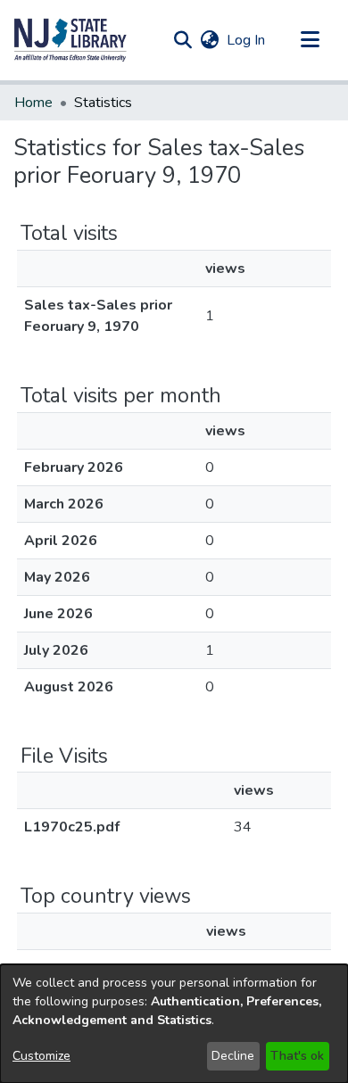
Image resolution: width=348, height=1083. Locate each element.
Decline (232, 1055)
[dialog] (174, 1023)
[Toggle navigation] (310, 40)
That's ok (297, 1055)
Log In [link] (247, 40)
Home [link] (33, 102)
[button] (70, 40)
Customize (41, 1055)
